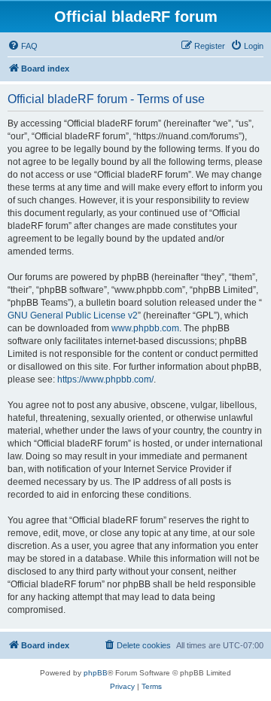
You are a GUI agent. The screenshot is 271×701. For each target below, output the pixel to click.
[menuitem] (23, 46)
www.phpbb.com (145, 328)
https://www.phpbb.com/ (105, 379)
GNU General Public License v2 (73, 315)
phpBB (96, 673)
